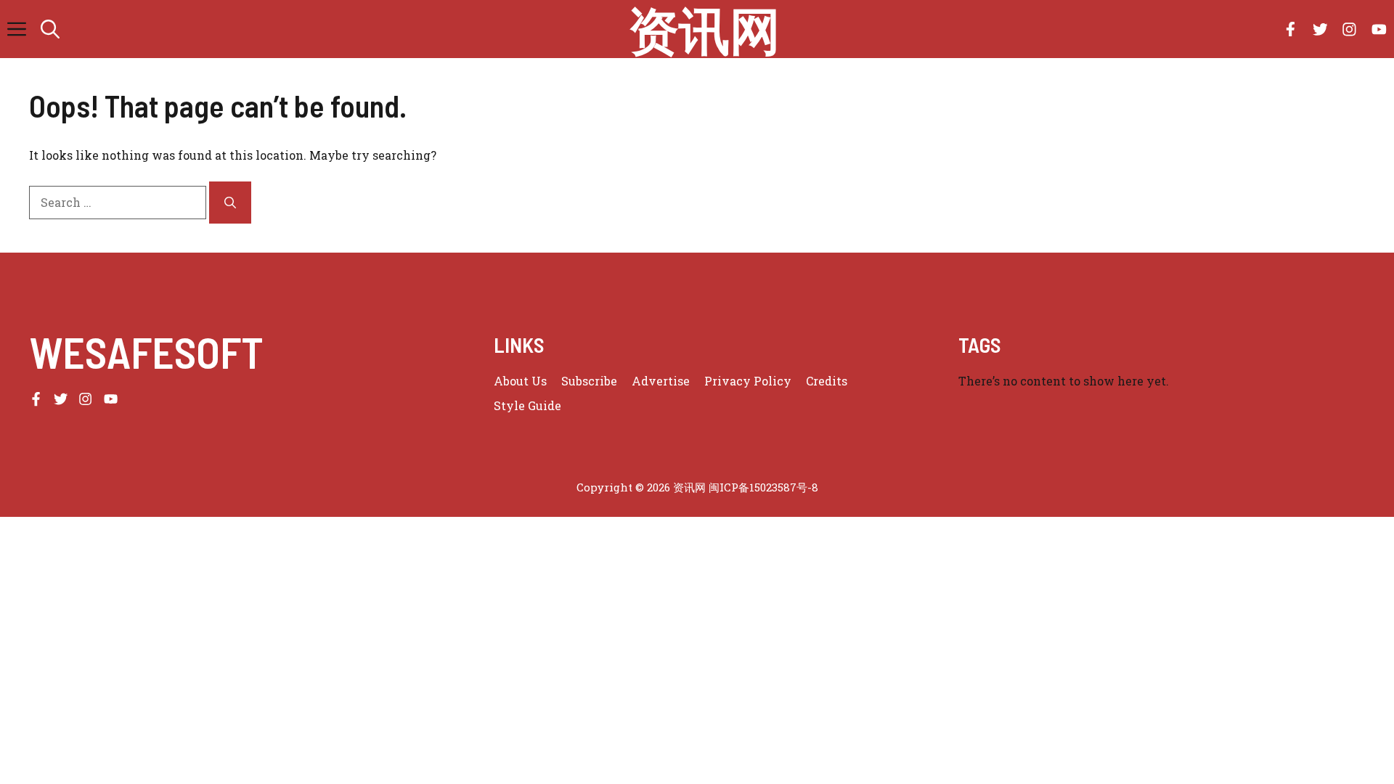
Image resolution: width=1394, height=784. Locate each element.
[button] (50, 29)
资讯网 (704, 29)
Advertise (661, 380)
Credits (826, 380)
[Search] (230, 202)
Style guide (527, 405)
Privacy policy (747, 380)
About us (520, 380)
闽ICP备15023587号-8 (763, 487)
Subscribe (589, 380)
